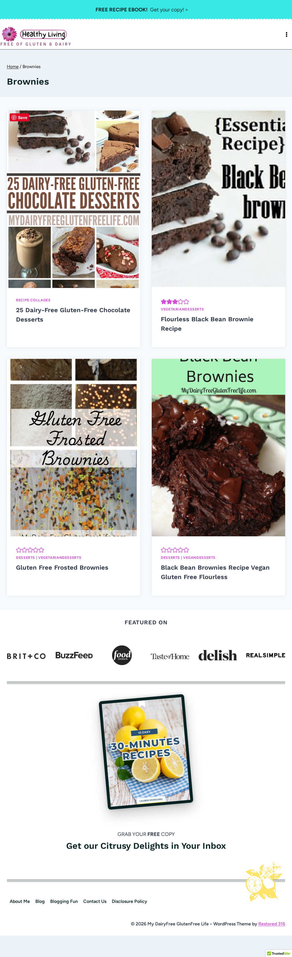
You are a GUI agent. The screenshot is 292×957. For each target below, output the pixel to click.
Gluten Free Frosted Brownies (62, 567)
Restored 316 (271, 924)
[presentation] (73, 199)
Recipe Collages (33, 300)
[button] (164, 301)
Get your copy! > (142, 10)
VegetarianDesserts (182, 309)
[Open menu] (286, 34)
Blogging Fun (64, 901)
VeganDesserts (199, 557)
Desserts (25, 557)
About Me (20, 901)
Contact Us (94, 901)
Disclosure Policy (129, 901)
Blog (40, 901)
